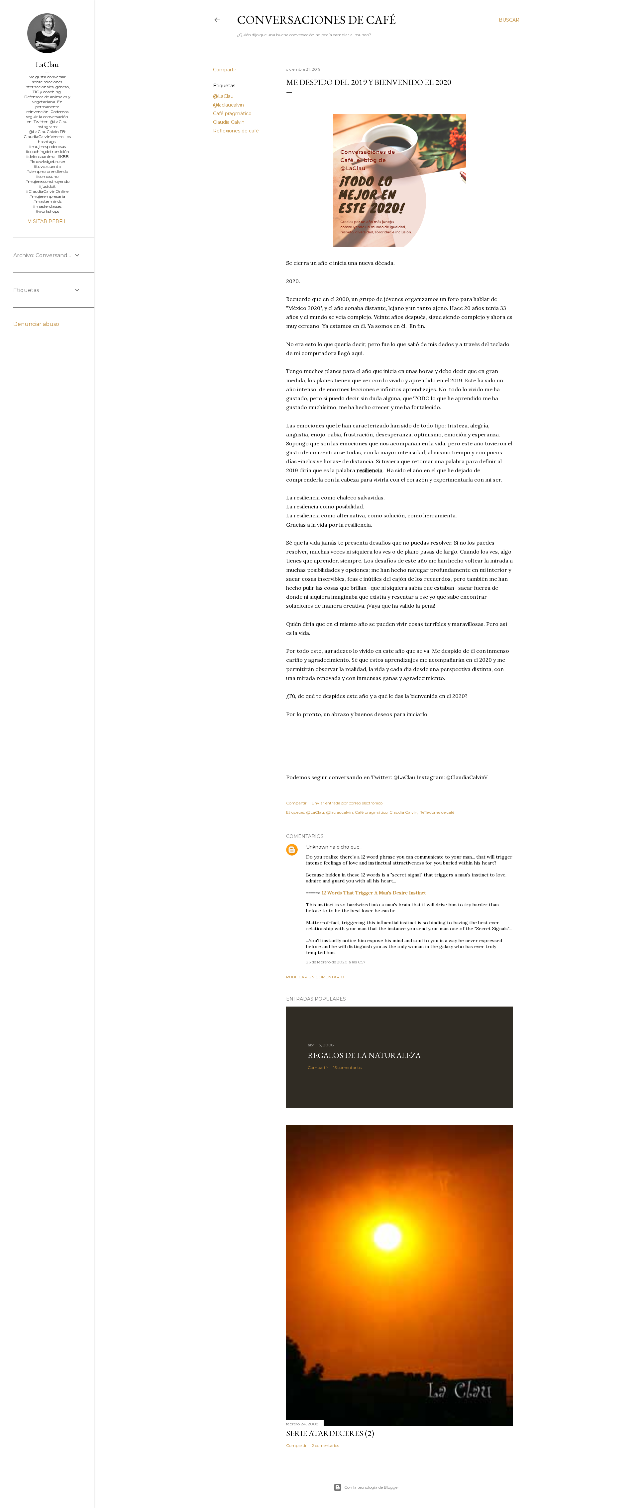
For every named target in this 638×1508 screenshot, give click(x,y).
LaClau (47, 64)
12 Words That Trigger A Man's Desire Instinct (374, 893)
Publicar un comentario (315, 976)
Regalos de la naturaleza (364, 1055)
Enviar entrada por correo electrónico (347, 802)
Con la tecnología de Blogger (371, 1487)
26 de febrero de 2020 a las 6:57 (336, 961)
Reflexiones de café (236, 131)
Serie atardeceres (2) (330, 1433)
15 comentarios (347, 1067)
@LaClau (223, 96)
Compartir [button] (224, 70)
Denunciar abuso (36, 324)
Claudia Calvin (229, 122)
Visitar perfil (47, 221)
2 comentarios (325, 1445)
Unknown (317, 847)
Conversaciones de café (316, 20)
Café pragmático (232, 113)
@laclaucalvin (228, 105)
